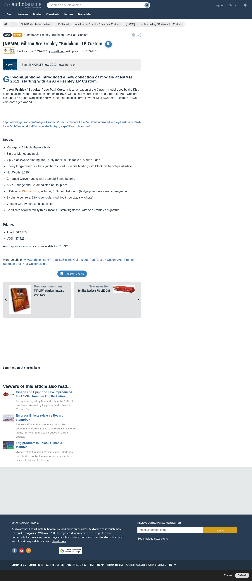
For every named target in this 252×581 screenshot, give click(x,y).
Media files (84, 14)
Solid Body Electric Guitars (35, 24)
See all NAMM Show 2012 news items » (48, 64)
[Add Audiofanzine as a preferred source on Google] (70, 550)
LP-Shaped (63, 24)
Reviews (23, 14)
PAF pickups (30, 191)
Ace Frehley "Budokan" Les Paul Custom (97, 24)
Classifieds (52, 14)
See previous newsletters (152, 538)
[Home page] (5, 24)
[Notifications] (245, 5)
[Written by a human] (9, 51)
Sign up (220, 530)
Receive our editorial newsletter (159, 523)
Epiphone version (19, 246)
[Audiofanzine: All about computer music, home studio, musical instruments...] (22, 5)
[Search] (146, 5)
